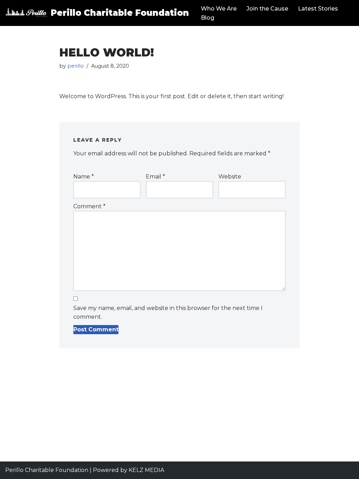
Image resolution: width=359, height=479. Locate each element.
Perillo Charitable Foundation (46, 470)
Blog (207, 17)
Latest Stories (318, 8)
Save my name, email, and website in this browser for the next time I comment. (168, 313)
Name (83, 176)
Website (229, 176)
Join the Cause (267, 8)
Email (155, 176)
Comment (89, 206)
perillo (75, 66)
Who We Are (219, 8)
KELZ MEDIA (146, 470)
